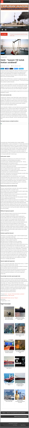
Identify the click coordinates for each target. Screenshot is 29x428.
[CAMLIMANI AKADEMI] (2, 29)
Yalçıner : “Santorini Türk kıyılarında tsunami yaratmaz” (13, 412)
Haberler (2, 53)
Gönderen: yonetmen (6, 65)
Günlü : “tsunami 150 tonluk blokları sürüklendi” (14, 294)
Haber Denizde (11, 295)
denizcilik (16, 65)
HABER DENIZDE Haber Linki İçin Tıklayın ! (9, 297)
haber (20, 65)
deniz (14, 65)
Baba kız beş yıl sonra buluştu (20, 416)
